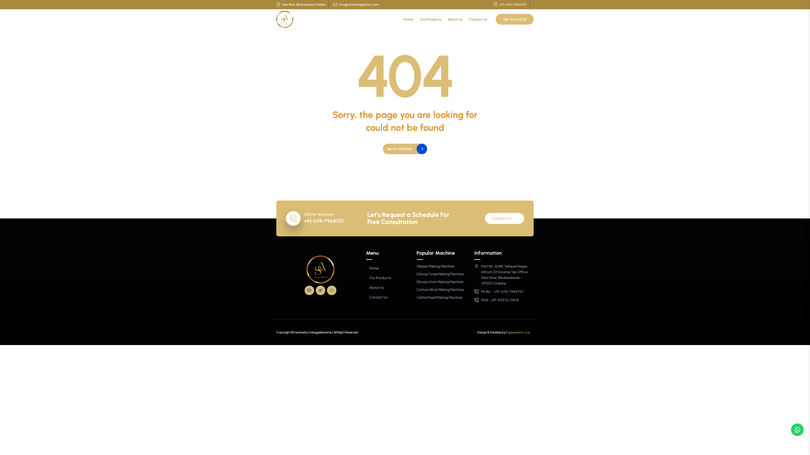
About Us (455, 19)
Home (408, 19)
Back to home (399, 149)
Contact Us (478, 19)
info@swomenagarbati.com (359, 4)
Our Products (430, 19)
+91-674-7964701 (512, 4)
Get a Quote (514, 19)
